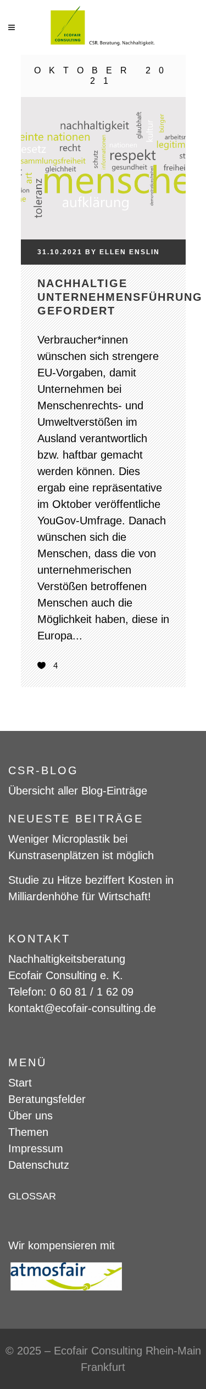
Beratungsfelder (47, 1099)
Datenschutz (38, 1165)
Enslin (144, 252)
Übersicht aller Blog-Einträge (77, 791)
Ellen (112, 252)
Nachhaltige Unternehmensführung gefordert (120, 297)
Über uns (30, 1116)
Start (20, 1083)
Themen (28, 1132)
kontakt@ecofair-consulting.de (82, 1008)
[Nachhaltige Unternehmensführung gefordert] (103, 147)
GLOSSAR (32, 1196)
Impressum (35, 1148)
